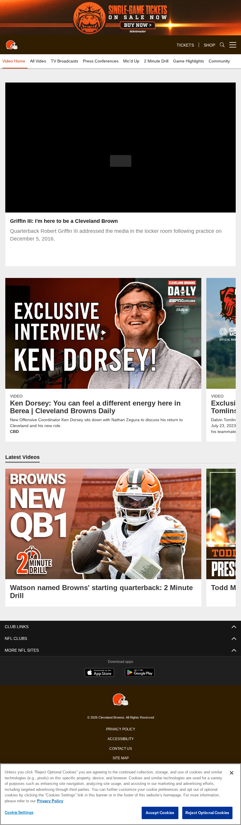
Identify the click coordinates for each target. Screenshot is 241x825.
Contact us (120, 748)
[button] (120, 161)
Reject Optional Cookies (207, 813)
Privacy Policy (120, 729)
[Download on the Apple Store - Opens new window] (99, 673)
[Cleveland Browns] (120, 700)
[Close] (231, 773)
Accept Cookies (160, 813)
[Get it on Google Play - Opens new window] (139, 675)
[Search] (222, 45)
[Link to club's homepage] (12, 42)
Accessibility (120, 738)
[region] (120, 794)
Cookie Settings (19, 812)
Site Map (120, 757)
